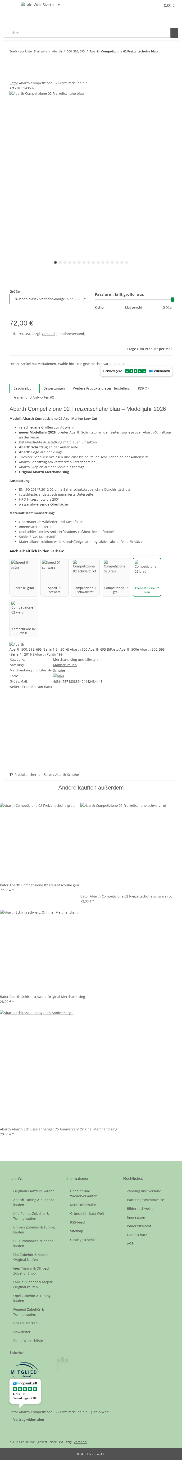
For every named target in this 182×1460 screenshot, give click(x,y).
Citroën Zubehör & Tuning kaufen (34, 1229)
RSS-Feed (77, 1222)
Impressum (136, 1217)
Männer (59, 665)
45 (100, 681)
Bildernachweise (140, 1208)
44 (97, 681)
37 (66, 681)
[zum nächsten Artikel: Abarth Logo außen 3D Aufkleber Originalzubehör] (161, 62)
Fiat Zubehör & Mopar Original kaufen (30, 1257)
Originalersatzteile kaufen (34, 1191)
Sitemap (76, 1231)
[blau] (58, 676)
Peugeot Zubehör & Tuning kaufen (28, 1312)
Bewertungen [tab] (54, 388)
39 (78, 681)
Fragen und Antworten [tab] (34, 397)
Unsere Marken (25, 1323)
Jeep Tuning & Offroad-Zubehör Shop (31, 1270)
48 (70, 681)
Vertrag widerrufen (28, 1419)
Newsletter (22, 1332)
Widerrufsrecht (139, 1226)
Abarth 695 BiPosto (103, 649)
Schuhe (59, 670)
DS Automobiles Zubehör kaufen (33, 1243)
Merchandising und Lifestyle (75, 659)
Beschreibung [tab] (25, 388)
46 (55, 681)
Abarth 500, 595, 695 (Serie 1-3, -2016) (39, 649)
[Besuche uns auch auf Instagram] (13, 1427)
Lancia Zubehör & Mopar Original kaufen (33, 1284)
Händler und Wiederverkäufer (83, 1193)
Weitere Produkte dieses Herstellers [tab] (101, 388)
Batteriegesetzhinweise (145, 1200)
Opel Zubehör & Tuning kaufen (32, 1298)
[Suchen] (174, 33)
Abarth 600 (79, 649)
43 (93, 681)
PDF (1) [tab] (143, 388)
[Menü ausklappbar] (10, 5)
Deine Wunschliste (28, 1340)
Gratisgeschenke (83, 1239)
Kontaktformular (83, 1204)
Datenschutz (137, 1234)
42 (89, 681)
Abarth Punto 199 (49, 654)
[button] (148, 5)
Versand (48, 333)
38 (74, 681)
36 (59, 681)
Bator (13, 83)
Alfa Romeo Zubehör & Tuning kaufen (31, 1216)
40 (81, 681)
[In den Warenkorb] (13, 78)
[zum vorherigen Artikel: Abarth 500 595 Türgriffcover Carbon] (161, 52)
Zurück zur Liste (20, 51)
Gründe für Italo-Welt (87, 1213)
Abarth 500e (129, 649)
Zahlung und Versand (144, 1191)
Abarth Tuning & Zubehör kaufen (33, 1202)
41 (85, 681)
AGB (130, 1243)
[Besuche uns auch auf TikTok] (13, 1433)
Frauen (71, 665)
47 (62, 681)
